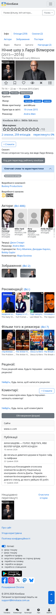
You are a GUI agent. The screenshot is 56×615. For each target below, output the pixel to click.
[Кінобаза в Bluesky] (31, 579)
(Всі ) (27, 289)
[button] (6, 83)
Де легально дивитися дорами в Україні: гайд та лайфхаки (28, 458)
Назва (47, 12)
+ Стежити (8, 144)
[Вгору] (51, 594)
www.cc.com (10, 428)
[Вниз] (51, 601)
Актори (8, 39)
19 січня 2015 (31, 109)
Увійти (49, 612)
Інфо (6, 33)
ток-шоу (28, 101)
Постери (38, 39)
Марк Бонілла (24, 255)
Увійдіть (6, 382)
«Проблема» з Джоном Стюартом (8, 351)
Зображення (22, 39)
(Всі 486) (19, 206)
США (27, 97)
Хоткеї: (10, 546)
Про (38, 612)
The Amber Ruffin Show (22, 351)
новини (47, 101)
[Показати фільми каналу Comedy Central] (7, 195)
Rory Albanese (32, 229)
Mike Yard (19, 228)
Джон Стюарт (17, 242)
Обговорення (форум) (28, 415)
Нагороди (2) (44, 44)
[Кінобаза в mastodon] (25, 579)
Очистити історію (43, 496)
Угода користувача (12, 533)
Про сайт (6, 527)
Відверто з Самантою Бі (22, 314)
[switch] (4, 546)
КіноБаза (12, 4)
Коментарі (17, 612)
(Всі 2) (26, 266)
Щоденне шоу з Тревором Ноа (8, 314)
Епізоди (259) (20, 33)
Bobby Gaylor (8, 252)
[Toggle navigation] (50, 4)
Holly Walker (47, 228)
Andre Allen (30, 113)
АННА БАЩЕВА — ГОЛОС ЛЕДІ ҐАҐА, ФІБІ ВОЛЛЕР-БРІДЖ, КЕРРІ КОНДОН (25, 446)
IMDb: (24, 120)
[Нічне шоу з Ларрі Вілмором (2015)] (8, 509)
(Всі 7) (45, 327)
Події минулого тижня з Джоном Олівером (36, 314)
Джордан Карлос (41, 249)
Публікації (10, 437)
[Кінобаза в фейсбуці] (5, 579)
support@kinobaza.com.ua (15, 600)
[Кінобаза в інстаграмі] (11, 579)
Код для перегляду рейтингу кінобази (23, 160)
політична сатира (12, 176)
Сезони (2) (37, 33)
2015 (6, 54)
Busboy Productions (12, 186)
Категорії (28, 612)
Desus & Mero (36, 351)
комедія (37, 101)
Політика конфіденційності (16, 538)
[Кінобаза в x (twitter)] (18, 579)
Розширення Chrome (13, 587)
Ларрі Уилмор (6, 229)
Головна (7, 612)
